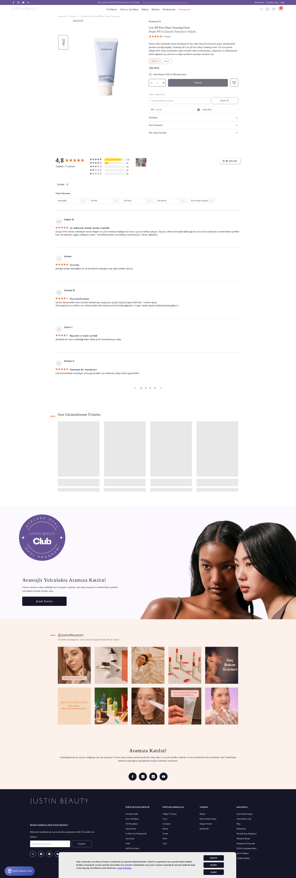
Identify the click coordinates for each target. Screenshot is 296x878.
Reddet (213, 865)
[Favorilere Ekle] (273, 9)
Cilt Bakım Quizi (272, 2)
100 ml (154, 61)
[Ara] (261, 9)
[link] (78, 484)
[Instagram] (18, 2)
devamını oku (208, 54)
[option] (142, 2)
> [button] (161, 387)
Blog (282, 2)
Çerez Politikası (124, 868)
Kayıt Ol (224, 100)
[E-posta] (28, 2)
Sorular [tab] (60, 184)
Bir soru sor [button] (231, 160)
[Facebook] (13, 2)
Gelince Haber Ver (156, 94)
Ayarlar (213, 872)
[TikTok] (153, 777)
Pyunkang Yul (155, 21)
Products (73, 16)
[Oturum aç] (267, 9)
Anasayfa (62, 16)
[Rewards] (20, 871)
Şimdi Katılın (44, 601)
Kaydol (81, 844)
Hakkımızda (259, 2)
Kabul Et (213, 858)
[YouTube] (23, 2)
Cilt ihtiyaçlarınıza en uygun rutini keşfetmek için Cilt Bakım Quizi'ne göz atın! (142, 2)
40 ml (166, 61)
